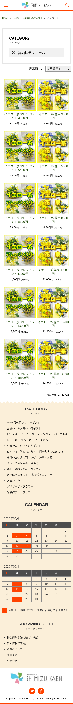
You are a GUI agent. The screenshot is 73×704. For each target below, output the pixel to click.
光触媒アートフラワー (20, 492)
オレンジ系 (44, 434)
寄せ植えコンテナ (41, 474)
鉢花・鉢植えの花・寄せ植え (24, 468)
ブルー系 (26, 439)
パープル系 (60, 434)
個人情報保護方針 (17, 643)
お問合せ (12, 660)
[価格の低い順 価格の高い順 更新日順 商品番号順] (58, 69)
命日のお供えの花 (17, 457)
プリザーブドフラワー (20, 486)
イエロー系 (27, 434)
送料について (15, 649)
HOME (5, 18)
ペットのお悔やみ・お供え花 (24, 463)
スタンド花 (13, 480)
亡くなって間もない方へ (21, 451)
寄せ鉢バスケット (17, 474)
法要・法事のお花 (41, 457)
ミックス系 (41, 439)
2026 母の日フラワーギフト (23, 422)
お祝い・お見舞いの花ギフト (28, 18)
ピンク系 (12, 434)
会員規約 (12, 654)
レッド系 (12, 439)
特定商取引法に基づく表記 (22, 637)
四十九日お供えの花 (51, 451)
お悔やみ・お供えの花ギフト (24, 445)
